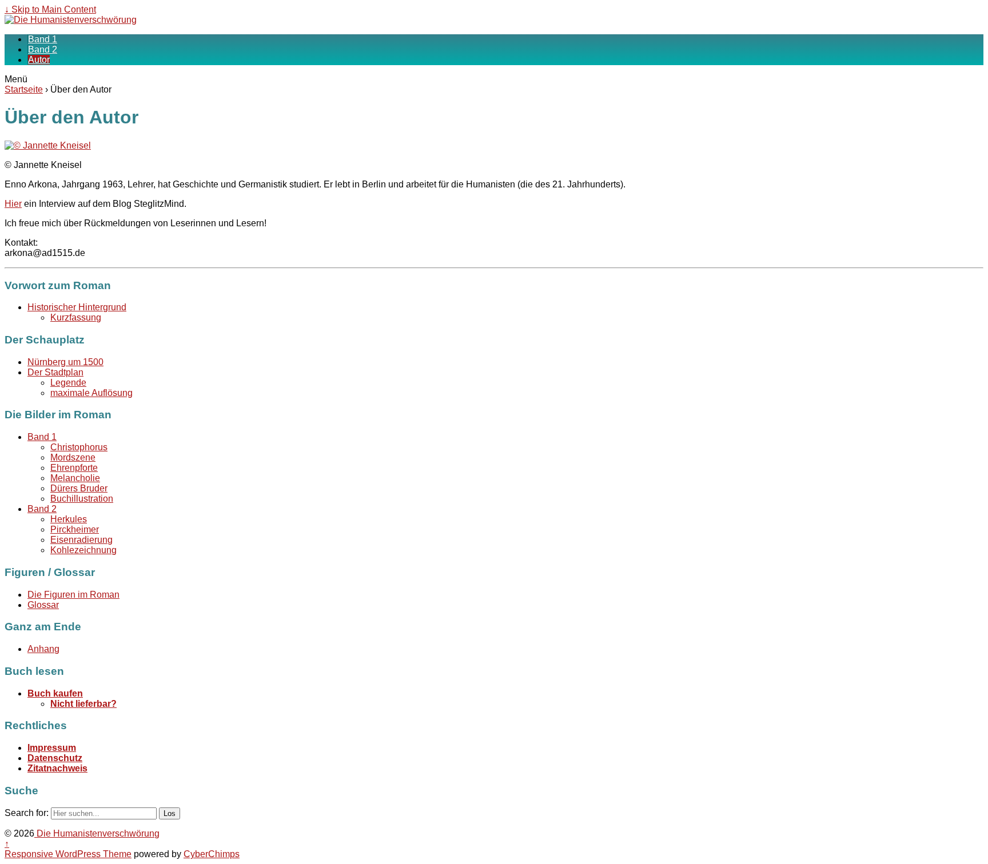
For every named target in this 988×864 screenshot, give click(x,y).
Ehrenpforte (74, 468)
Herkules (68, 519)
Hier (13, 204)
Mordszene (72, 457)
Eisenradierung (81, 540)
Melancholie (75, 478)
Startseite (24, 89)
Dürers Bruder (78, 488)
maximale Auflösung (91, 393)
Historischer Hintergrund (76, 307)
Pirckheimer (74, 529)
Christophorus (78, 447)
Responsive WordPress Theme (68, 854)
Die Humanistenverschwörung (97, 833)
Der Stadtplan (55, 372)
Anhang (43, 649)
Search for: (27, 813)
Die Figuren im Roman (73, 594)
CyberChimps (212, 854)
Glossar (43, 605)
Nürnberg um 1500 (65, 362)
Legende (68, 382)
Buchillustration (81, 498)
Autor (39, 60)
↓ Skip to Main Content (50, 9)
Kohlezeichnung (83, 550)
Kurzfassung (75, 317)
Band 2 (42, 49)
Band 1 (42, 39)
